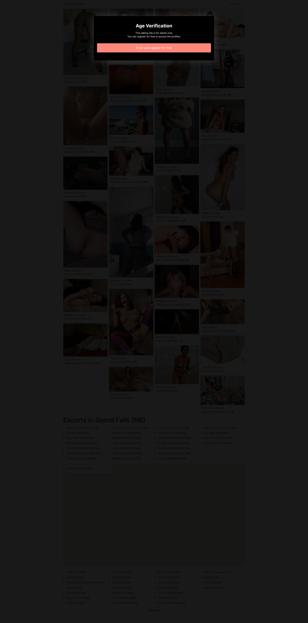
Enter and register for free (154, 48)
